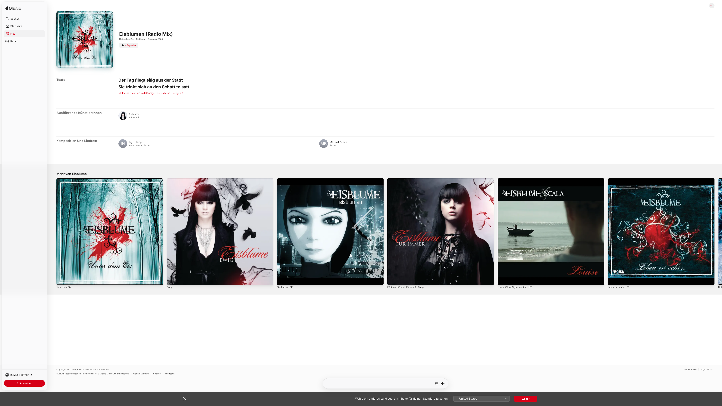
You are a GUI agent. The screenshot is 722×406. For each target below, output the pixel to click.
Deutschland (690, 369)
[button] (24, 18)
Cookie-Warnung (141, 374)
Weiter (525, 398)
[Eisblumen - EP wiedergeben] (281, 280)
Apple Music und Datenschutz (114, 374)
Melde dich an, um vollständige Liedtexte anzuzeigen (149, 93)
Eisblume (141, 39)
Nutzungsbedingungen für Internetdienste (76, 374)
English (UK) (707, 369)
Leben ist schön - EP (620, 179)
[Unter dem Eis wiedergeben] (61, 280)
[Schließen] (185, 398)
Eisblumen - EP (286, 179)
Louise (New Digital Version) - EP (517, 179)
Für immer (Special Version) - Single (408, 179)
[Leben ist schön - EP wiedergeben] (612, 280)
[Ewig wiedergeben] (171, 280)
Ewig (169, 179)
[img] (13, 8)
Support (157, 374)
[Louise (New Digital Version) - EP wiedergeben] (502, 280)
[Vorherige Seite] (52, 231)
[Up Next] (437, 383)
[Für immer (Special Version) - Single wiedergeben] (392, 280)
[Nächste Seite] (718, 231)
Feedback (169, 374)
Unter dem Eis (126, 39)
